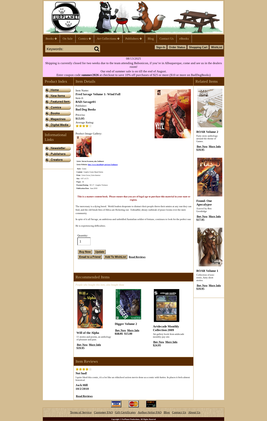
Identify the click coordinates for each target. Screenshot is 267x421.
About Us (194, 412)
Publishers (132, 38)
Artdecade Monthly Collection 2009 (166, 328)
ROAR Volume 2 (207, 132)
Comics (83, 38)
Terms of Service (81, 412)
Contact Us (166, 38)
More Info (95, 344)
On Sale (68, 38)
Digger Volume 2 (126, 324)
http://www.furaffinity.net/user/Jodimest (103, 165)
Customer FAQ (103, 412)
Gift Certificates (125, 412)
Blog (151, 38)
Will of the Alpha (87, 333)
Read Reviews (137, 256)
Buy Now (82, 344)
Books (50, 38)
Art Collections (107, 38)
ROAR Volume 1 (207, 271)
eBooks (184, 38)
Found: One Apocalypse (204, 202)
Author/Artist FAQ (149, 412)
